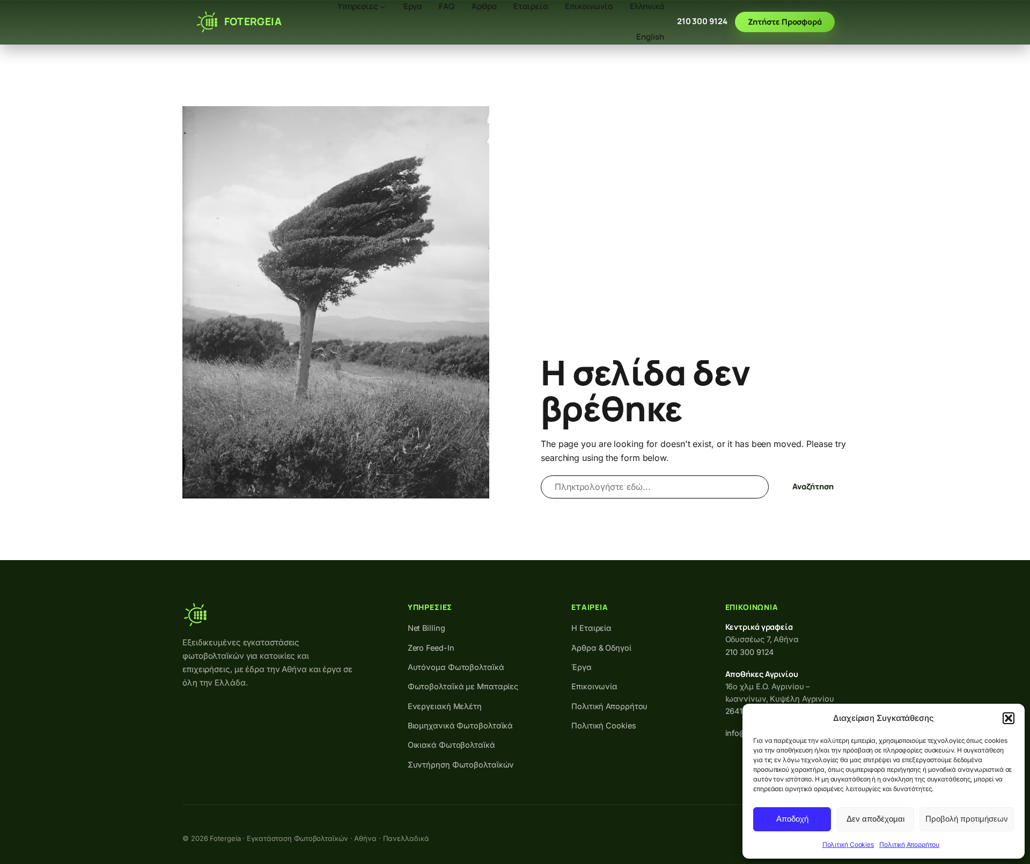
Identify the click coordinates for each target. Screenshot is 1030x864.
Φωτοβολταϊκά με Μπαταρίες (463, 686)
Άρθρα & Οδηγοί (601, 647)
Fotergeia (253, 21)
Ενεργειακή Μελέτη (445, 706)
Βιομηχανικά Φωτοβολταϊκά (460, 725)
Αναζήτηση (813, 486)
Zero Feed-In (431, 647)
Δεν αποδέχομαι (875, 818)
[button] (1008, 718)
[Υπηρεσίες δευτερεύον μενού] (382, 6)
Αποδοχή (792, 818)
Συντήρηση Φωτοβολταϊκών (461, 764)
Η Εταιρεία (591, 627)
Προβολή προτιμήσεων (966, 818)
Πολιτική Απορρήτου (909, 844)
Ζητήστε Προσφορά (785, 22)
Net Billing (426, 627)
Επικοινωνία (594, 686)
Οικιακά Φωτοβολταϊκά (451, 744)
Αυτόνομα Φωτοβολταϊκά (456, 667)
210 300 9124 (702, 21)
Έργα (581, 667)
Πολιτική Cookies (848, 844)
